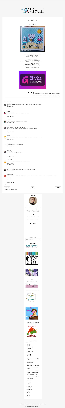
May (28, 383)
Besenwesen (9, 174)
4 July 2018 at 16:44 (10, 132)
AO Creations (9, 168)
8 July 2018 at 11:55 (10, 164)
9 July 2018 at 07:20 (10, 170)
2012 (28, 397)
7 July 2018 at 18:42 (10, 156)
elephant (53, 93)
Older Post (58, 187)
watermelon (57, 96)
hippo (57, 93)
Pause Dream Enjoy (10, 106)
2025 (28, 344)
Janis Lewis (9, 102)
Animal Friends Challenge (30, 64)
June (28, 381)
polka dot (49, 94)
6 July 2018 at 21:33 (10, 146)
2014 (28, 394)
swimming (51, 96)
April (28, 384)
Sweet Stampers (29, 67)
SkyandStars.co (36, 406)
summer (58, 94)
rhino (52, 94)
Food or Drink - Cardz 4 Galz (32, 366)
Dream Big (29, 355)
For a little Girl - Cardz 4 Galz (32, 374)
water (54, 96)
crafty (8, 135)
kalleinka (8, 159)
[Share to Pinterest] (34, 92)
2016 (28, 392)
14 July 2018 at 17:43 (10, 182)
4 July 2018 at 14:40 (10, 116)
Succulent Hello (30, 362)
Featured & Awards (33, 219)
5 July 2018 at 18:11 (10, 139)
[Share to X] (31, 92)
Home (33, 187)
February (29, 387)
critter (47, 93)
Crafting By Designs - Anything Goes (33, 359)
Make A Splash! (30, 378)
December (30, 346)
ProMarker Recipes (33, 217)
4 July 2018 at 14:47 (10, 122)
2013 (28, 395)
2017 (27, 391)
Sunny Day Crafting (29, 60)
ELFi (7, 142)
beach (39, 93)
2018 (28, 345)
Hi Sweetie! (29, 380)
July (28, 354)
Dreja (8, 111)
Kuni (7, 126)
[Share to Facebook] (29, 92)
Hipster (28, 368)
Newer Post (7, 187)
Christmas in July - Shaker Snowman (33, 365)
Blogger (44, 403)
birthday (42, 93)
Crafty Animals (27, 65)
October (29, 349)
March (29, 386)
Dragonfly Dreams (29, 63)
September (30, 351)
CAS (45, 93)
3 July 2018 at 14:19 (10, 107)
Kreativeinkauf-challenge (26, 61)
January (29, 389)
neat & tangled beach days (42, 94)
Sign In (2, 400)
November (30, 348)
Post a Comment (8, 184)
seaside (54, 94)
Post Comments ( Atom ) (13, 189)
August (29, 352)
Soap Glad (29, 357)
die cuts (50, 93)
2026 (28, 342)
